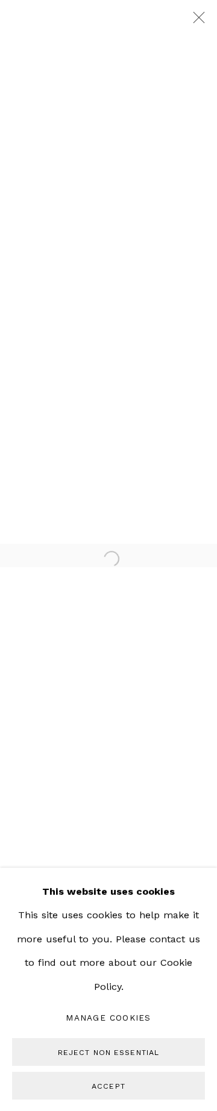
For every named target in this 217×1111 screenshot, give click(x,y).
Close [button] (196, 21)
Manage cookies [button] (108, 1017)
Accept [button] (108, 1085)
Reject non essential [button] (108, 1052)
